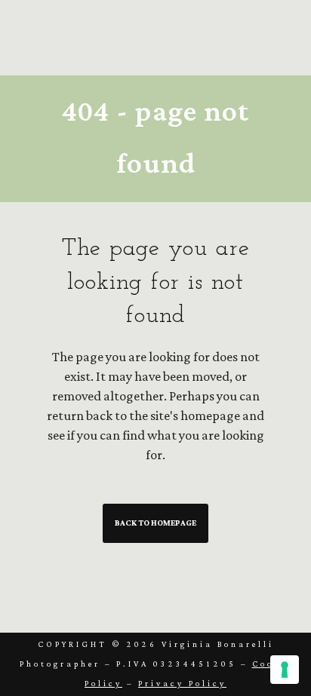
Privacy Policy (182, 683)
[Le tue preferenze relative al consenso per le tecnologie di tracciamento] (284, 669)
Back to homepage (155, 523)
